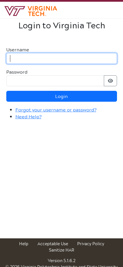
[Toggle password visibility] (110, 80)
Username (17, 49)
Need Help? (28, 116)
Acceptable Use (52, 243)
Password (16, 71)
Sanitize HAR (61, 250)
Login (61, 96)
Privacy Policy (90, 243)
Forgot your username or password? (55, 109)
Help (23, 243)
